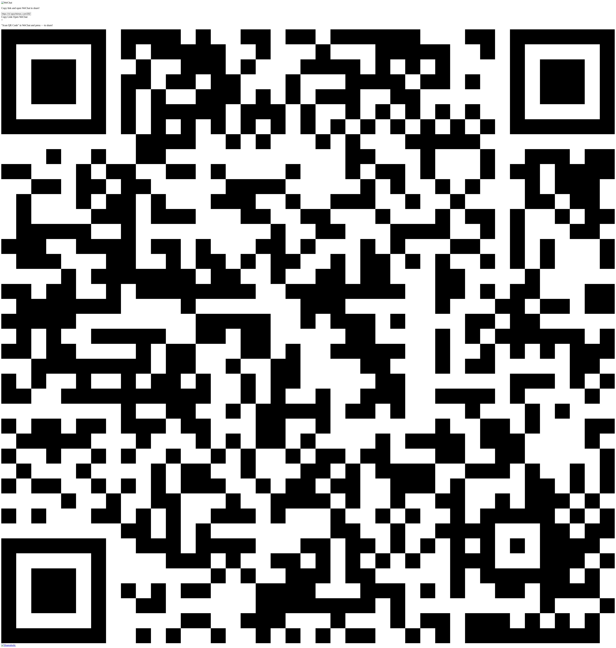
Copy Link (6, 17)
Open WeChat (20, 17)
